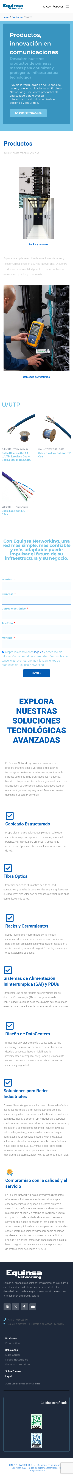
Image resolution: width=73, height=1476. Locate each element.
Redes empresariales (18, 1364)
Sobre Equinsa (13, 1371)
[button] (67, 7)
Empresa (8, 594)
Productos (11, 1338)
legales (38, 652)
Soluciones (11, 1350)
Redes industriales (16, 1359)
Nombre (7, 579)
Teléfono (7, 623)
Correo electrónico (14, 608)
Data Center (12, 1354)
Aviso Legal (11, 1383)
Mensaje (7, 637)
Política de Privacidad (28, 1383)
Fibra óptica (12, 1343)
